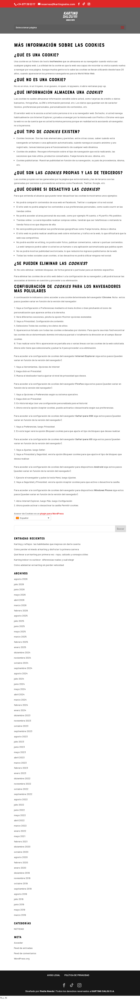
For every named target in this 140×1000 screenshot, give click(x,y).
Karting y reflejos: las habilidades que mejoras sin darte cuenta (47, 544)
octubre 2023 (21, 725)
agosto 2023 (21, 736)
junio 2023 (19, 746)
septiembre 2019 (23, 888)
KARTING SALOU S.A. (103, 991)
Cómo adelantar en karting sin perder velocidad (39, 564)
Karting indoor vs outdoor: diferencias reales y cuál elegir (44, 559)
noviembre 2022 (22, 783)
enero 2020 (20, 867)
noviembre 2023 (22, 720)
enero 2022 (20, 830)
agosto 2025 (21, 615)
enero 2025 (20, 647)
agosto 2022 (21, 799)
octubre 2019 (21, 883)
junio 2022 (19, 809)
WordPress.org (22, 958)
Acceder (18, 942)
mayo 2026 (20, 594)
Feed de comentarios (25, 953)
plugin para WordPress (52, 513)
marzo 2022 (20, 825)
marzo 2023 (20, 762)
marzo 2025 (20, 636)
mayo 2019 (19, 909)
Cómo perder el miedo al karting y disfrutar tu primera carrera (46, 549)
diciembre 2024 (22, 652)
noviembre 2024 (22, 657)
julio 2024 (19, 678)
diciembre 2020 (22, 846)
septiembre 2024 (23, 668)
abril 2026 (19, 599)
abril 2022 (19, 820)
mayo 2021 (19, 836)
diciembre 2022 (22, 778)
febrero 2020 (21, 862)
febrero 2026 (21, 610)
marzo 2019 (20, 914)
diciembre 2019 (22, 872)
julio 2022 (19, 804)
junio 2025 (19, 626)
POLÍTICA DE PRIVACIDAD (76, 975)
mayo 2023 (20, 752)
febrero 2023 (21, 767)
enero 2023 (20, 773)
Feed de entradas (23, 947)
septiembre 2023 (23, 731)
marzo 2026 (20, 605)
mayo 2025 (20, 631)
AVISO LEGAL (53, 975)
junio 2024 (19, 683)
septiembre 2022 (23, 794)
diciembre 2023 (22, 715)
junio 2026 (19, 589)
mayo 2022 (20, 815)
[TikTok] (84, 3)
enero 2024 (20, 710)
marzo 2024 (20, 699)
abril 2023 (19, 757)
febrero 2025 (21, 641)
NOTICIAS (19, 928)
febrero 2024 (21, 704)
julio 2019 (18, 899)
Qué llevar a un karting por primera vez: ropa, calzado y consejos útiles (51, 554)
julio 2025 (19, 620)
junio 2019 (19, 904)
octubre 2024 (21, 662)
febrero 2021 (20, 841)
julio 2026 (19, 584)
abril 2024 (19, 694)
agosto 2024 (21, 673)
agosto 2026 (20, 578)
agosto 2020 (21, 857)
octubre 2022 (21, 788)
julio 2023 (19, 741)
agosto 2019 (20, 893)
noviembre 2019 (22, 878)
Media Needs (47, 991)
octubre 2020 (21, 851)
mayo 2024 (20, 689)
